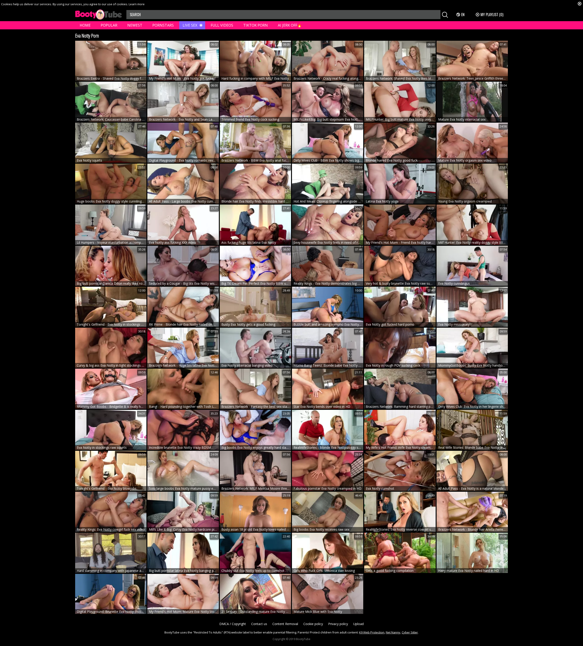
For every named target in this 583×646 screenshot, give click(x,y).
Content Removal (285, 624)
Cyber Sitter (410, 632)
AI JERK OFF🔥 (290, 25)
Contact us (259, 624)
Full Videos (222, 25)
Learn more (137, 4)
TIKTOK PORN (255, 25)
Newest (134, 25)
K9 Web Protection (371, 632)
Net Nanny (393, 632)
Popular (109, 25)
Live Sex (190, 25)
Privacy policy (338, 624)
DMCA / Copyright (232, 624)
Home (85, 25)
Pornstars (163, 25)
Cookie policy (313, 624)
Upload (358, 624)
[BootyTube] (98, 14)
